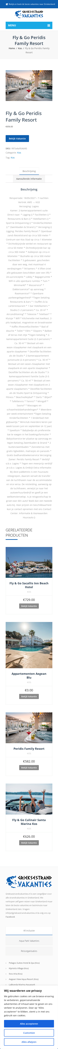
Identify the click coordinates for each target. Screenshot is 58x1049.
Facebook (10, 916)
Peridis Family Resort (29, 749)
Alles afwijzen (29, 1041)
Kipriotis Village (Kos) (19, 968)
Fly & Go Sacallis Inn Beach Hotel (29, 585)
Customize (29, 1032)
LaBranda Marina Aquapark (22, 984)
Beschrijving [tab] (29, 171)
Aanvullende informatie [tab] (29, 178)
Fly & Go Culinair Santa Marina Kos (29, 822)
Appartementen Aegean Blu (29, 675)
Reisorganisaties (29, 950)
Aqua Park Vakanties (29, 940)
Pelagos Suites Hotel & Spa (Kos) (24, 962)
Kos (20, 48)
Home (12, 48)
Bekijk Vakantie (17, 138)
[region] (29, 1017)
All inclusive (29, 930)
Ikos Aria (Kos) (15, 973)
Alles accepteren (29, 1023)
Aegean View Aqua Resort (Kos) (24, 979)
